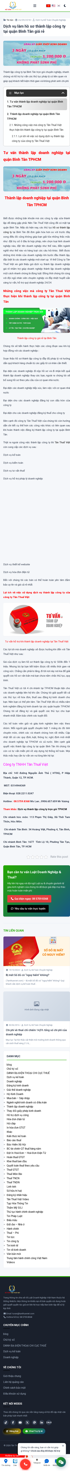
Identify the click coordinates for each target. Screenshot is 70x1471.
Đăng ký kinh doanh (18, 1085)
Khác (9, 1131)
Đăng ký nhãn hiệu (17, 1195)
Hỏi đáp (11, 1123)
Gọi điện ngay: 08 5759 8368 (31, 898)
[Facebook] (13, 1422)
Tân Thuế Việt (62, 442)
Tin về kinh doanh (16, 1249)
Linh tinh (11, 1186)
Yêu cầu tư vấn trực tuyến (29, 908)
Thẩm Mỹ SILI (15, 1207)
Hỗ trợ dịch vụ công (18, 1115)
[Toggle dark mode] (65, 6)
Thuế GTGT (13, 1169)
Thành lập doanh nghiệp (20, 1106)
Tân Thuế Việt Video (18, 1199)
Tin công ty (13, 1241)
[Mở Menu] (35, 6)
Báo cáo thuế (14, 1140)
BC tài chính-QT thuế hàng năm (24, 1148)
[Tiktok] (5, 1422)
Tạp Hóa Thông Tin (17, 1203)
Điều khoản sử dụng (14, 1393)
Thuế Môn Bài (14, 1174)
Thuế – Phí (13, 1232)
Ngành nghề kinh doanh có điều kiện (27, 1102)
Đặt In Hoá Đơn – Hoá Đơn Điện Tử (26, 1153)
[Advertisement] (35, 524)
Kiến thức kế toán (16, 1136)
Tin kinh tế (12, 1245)
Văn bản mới (14, 1253)
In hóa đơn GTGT (16, 1127)
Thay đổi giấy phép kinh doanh (24, 1110)
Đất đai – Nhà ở (15, 1224)
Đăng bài (13, 1431)
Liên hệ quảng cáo (13, 1382)
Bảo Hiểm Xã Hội (16, 1144)
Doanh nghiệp (14, 1081)
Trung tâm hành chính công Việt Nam (27, 1258)
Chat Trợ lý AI (36, 1431)
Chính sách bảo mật (14, 1387)
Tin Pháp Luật (14, 1216)
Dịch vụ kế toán (15, 1077)
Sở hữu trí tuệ (14, 1190)
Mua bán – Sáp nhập (18, 1098)
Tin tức (10, 20)
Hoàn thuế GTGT (16, 1157)
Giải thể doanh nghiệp (19, 1089)
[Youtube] (20, 1422)
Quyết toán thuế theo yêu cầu (23, 1165)
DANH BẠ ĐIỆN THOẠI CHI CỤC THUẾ (28, 1073)
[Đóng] (63, 1445)
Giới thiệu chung (12, 1376)
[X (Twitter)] (27, 1422)
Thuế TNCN (13, 1178)
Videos (11, 1262)
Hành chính (13, 1228)
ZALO (48, 1422)
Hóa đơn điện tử (16, 1119)
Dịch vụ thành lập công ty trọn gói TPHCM (42, 809)
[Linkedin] (41, 1422)
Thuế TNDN (13, 1182)
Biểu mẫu (12, 1220)
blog (9, 1064)
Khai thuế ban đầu (17, 1161)
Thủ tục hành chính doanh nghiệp (25, 1211)
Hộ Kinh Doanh (15, 1094)
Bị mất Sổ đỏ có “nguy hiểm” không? (27, 975)
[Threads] (34, 1422)
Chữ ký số (12, 1068)
